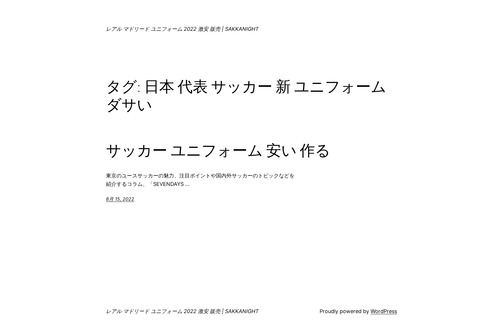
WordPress (384, 311)
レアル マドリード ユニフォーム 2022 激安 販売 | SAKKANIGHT (182, 29)
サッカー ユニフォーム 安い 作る (218, 150)
